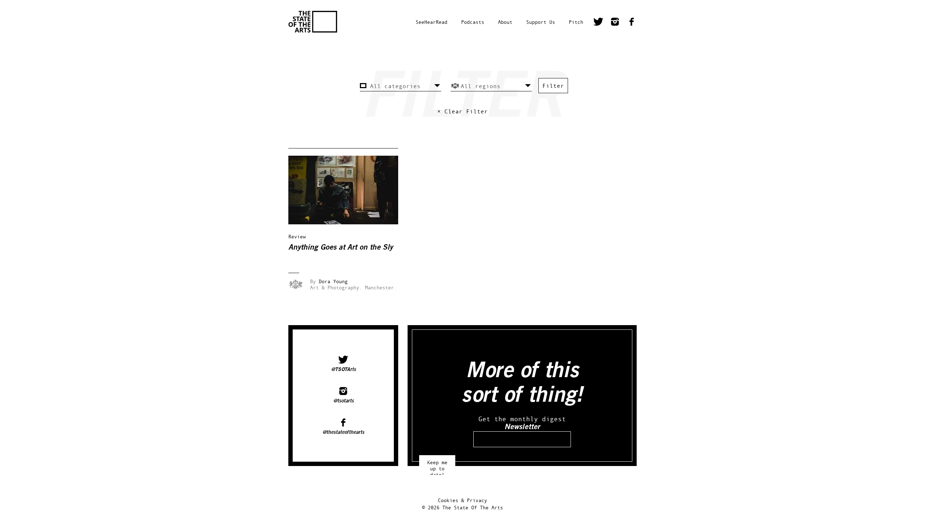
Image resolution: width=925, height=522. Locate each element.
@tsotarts (343, 401)
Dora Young (333, 281)
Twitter (598, 23)
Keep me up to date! (437, 465)
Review (297, 236)
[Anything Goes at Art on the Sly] (348, 222)
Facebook (632, 23)
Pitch (576, 22)
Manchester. (381, 287)
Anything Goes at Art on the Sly (340, 247)
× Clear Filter (462, 111)
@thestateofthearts (343, 432)
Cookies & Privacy (462, 500)
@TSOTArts (343, 369)
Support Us (540, 22)
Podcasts (472, 22)
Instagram (615, 23)
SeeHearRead (431, 22)
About (505, 22)
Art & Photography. (336, 287)
